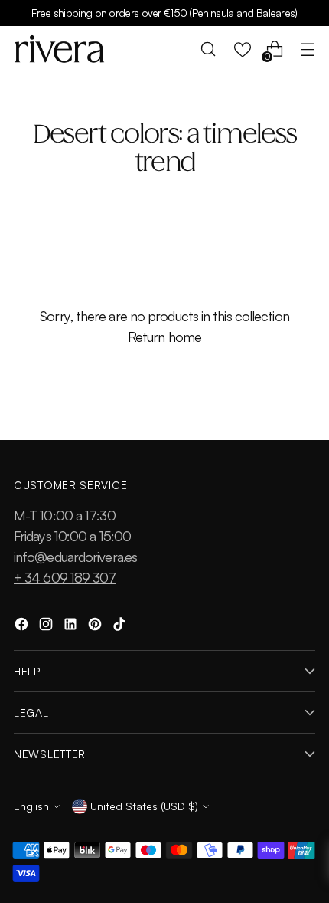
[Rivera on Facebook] (23, 626)
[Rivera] (60, 49)
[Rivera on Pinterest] (96, 626)
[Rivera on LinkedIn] (72, 626)
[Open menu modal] (307, 49)
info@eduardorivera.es (75, 556)
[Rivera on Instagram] (47, 626)
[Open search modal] (208, 49)
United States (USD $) (144, 806)
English (31, 806)
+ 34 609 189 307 (65, 577)
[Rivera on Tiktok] (121, 626)
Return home (164, 336)
